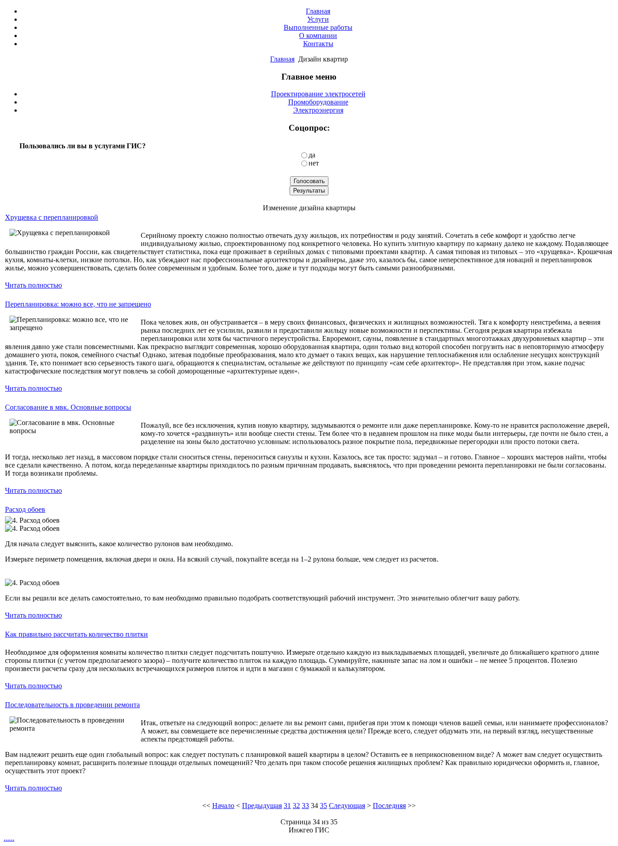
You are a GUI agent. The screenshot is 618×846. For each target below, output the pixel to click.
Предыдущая (262, 805)
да (312, 155)
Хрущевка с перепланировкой (51, 217)
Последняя (389, 805)
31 (287, 805)
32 (296, 805)
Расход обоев (25, 509)
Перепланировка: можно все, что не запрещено (78, 304)
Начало (223, 805)
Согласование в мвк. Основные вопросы (68, 407)
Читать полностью (33, 285)
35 (323, 805)
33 (305, 805)
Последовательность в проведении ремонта (72, 705)
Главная (282, 59)
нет (314, 163)
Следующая (347, 805)
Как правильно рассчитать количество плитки (76, 634)
